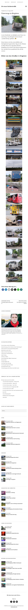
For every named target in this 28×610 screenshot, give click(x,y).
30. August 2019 (8, 532)
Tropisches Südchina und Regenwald (13, 422)
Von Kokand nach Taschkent (12, 549)
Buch (4, 392)
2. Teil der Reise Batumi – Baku (9, 383)
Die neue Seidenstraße (8, 6)
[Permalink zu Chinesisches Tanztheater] (3, 539)
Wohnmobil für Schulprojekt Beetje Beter (9, 348)
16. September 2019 (9, 432)
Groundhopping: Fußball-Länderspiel (8, 358)
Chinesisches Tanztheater (11, 538)
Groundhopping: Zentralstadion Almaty (14, 509)
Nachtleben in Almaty (10, 492)
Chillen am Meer (4, 356)
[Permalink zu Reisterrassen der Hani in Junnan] (3, 428)
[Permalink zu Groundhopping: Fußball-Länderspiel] (3, 563)
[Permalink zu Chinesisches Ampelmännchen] (3, 534)
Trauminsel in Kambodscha (7, 353)
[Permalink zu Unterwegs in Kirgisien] (14, 32)
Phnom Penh (3, 359)
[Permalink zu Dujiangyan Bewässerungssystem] (3, 445)
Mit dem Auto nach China (6, 379)
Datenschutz (20, 2)
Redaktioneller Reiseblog (8, 395)
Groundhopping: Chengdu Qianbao (13, 573)
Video (4, 397)
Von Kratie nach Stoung (6, 363)
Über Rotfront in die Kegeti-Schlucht (22, 302)
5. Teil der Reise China (7, 388)
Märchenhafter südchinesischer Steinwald (15, 433)
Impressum (13, 2)
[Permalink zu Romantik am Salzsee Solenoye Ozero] (3, 469)
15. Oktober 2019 (9, 526)
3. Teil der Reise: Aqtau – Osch (9, 385)
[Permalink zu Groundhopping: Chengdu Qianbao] (3, 574)
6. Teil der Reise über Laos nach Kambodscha (12, 390)
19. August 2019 (10, 10)
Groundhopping (6, 393)
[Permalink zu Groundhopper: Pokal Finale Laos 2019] (3, 569)
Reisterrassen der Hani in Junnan (13, 427)
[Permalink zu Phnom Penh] (3, 528)
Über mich (7, 2)
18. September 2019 (9, 421)
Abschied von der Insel (6, 350)
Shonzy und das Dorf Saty (11, 514)
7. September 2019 (9, 572)
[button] (3, 289)
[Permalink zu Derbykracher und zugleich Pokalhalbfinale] (3, 585)
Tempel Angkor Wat (5, 361)
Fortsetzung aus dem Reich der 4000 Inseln (10, 368)
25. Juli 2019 (8, 491)
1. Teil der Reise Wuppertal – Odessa (10, 381)
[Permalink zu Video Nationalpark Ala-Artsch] (3, 458)
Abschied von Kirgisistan (11, 462)
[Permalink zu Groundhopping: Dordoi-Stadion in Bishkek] (3, 580)
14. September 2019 (9, 437)
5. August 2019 (8, 548)
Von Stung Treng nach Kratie (7, 364)
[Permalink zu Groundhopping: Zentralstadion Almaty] (3, 509)
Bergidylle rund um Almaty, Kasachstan (14, 503)
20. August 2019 (8, 456)
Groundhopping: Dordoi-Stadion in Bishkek (15, 579)
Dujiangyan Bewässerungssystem (13, 444)
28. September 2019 (9, 567)
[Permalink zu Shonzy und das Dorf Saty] (3, 515)
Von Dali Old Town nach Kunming (13, 438)
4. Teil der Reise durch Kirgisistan (9, 386)
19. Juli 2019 (8, 496)
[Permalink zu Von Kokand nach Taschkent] (3, 550)
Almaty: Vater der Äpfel (10, 498)
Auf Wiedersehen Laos (5, 366)
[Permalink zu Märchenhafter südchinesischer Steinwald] (3, 434)
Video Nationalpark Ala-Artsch (12, 457)
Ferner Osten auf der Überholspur (8, 345)
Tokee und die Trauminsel (6, 351)
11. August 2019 (8, 583)
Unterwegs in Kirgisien (10, 479)
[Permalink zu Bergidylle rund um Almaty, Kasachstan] (3, 504)
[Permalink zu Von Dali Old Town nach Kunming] (3, 439)
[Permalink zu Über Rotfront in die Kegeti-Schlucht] (3, 474)
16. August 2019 (8, 578)
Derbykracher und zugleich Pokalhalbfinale (15, 584)
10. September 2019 (9, 443)
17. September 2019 (9, 426)
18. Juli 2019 (8, 513)
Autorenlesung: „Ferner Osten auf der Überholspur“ (11, 346)
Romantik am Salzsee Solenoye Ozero (13, 468)
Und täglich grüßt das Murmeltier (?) (7, 302)
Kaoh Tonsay (3, 355)
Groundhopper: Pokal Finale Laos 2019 (14, 568)
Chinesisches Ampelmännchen (12, 533)
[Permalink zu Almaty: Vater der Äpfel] (3, 498)
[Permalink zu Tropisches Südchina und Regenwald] (3, 423)
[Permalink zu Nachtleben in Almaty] (3, 493)
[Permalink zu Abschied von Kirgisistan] (3, 463)
